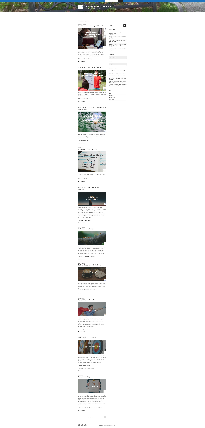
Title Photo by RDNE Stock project (85, 98)
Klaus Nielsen (86, 329)
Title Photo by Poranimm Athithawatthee (86, 256)
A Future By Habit (120, 82)
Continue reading (81, 61)
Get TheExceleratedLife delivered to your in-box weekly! (93, 1)
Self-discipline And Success (87, 338)
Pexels (92, 368)
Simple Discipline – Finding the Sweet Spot (91, 67)
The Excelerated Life (98, 6)
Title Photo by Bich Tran (83, 178)
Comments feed (112, 97)
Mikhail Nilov (86, 368)
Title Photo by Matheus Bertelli (84, 220)
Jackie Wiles (111, 73)
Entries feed (111, 95)
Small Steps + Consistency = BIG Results (91, 26)
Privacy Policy (101, 425)
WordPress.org (111, 99)
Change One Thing (84, 377)
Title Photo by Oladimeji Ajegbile (85, 58)
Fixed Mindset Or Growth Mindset (120, 73)
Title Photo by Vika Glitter (83, 140)
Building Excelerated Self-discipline (89, 265)
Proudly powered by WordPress (109, 425)
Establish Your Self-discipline (87, 300)
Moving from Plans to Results (87, 149)
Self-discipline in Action (85, 229)
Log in (110, 93)
